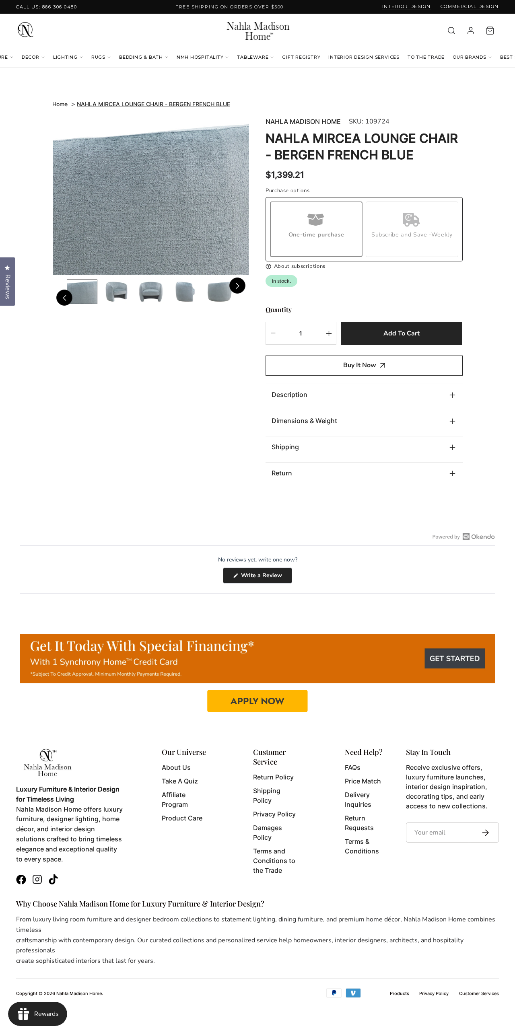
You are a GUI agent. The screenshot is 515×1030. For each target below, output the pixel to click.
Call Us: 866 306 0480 (46, 7)
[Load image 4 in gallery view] (185, 292)
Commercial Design (470, 6)
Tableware (252, 57)
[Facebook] (21, 880)
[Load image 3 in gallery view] (151, 292)
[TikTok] (53, 880)
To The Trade (426, 57)
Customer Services (479, 993)
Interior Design (406, 6)
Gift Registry (301, 57)
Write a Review (265, 577)
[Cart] (490, 30)
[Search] (451, 30)
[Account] (471, 30)
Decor (30, 57)
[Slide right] (237, 286)
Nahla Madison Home (303, 121)
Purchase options (287, 190)
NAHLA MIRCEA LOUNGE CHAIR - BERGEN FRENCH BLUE (153, 104)
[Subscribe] (483, 832)
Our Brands (469, 57)
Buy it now (359, 365)
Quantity (279, 309)
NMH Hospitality (200, 57)
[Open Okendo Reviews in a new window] (464, 536)
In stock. (281, 281)
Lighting (65, 57)
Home (60, 104)
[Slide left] (64, 298)
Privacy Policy (434, 993)
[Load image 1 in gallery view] (82, 292)
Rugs (98, 57)
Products (399, 993)
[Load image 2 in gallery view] (116, 292)
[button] (364, 266)
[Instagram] (37, 880)
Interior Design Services (363, 57)
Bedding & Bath (141, 57)
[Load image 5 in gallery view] (219, 292)
